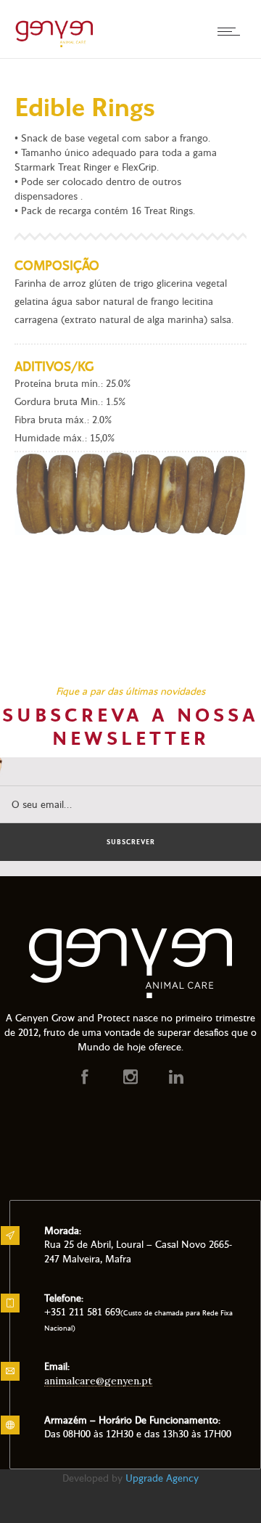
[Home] (54, 45)
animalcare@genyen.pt (98, 1380)
